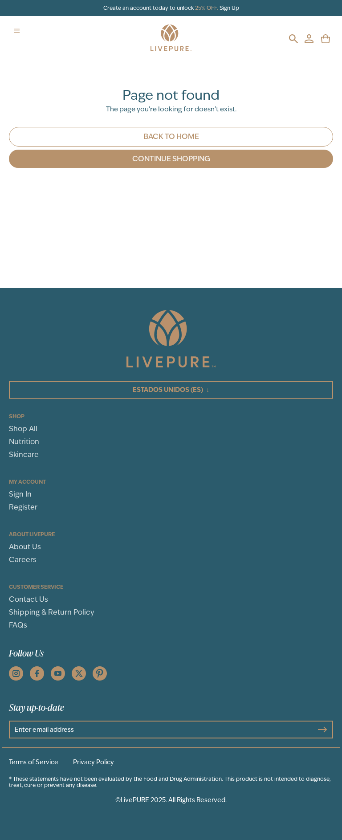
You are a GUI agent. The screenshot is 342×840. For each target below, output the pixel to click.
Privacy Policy (93, 762)
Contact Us (28, 599)
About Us (25, 546)
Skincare (24, 454)
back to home (171, 136)
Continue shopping (171, 158)
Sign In (20, 494)
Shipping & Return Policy (51, 612)
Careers (23, 559)
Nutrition (24, 441)
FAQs (18, 625)
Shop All (23, 428)
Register (23, 507)
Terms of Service (33, 762)
